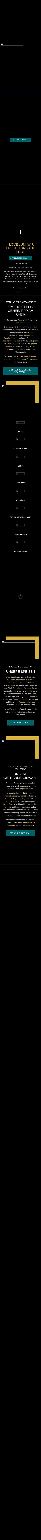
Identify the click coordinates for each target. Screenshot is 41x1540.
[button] (37, 47)
